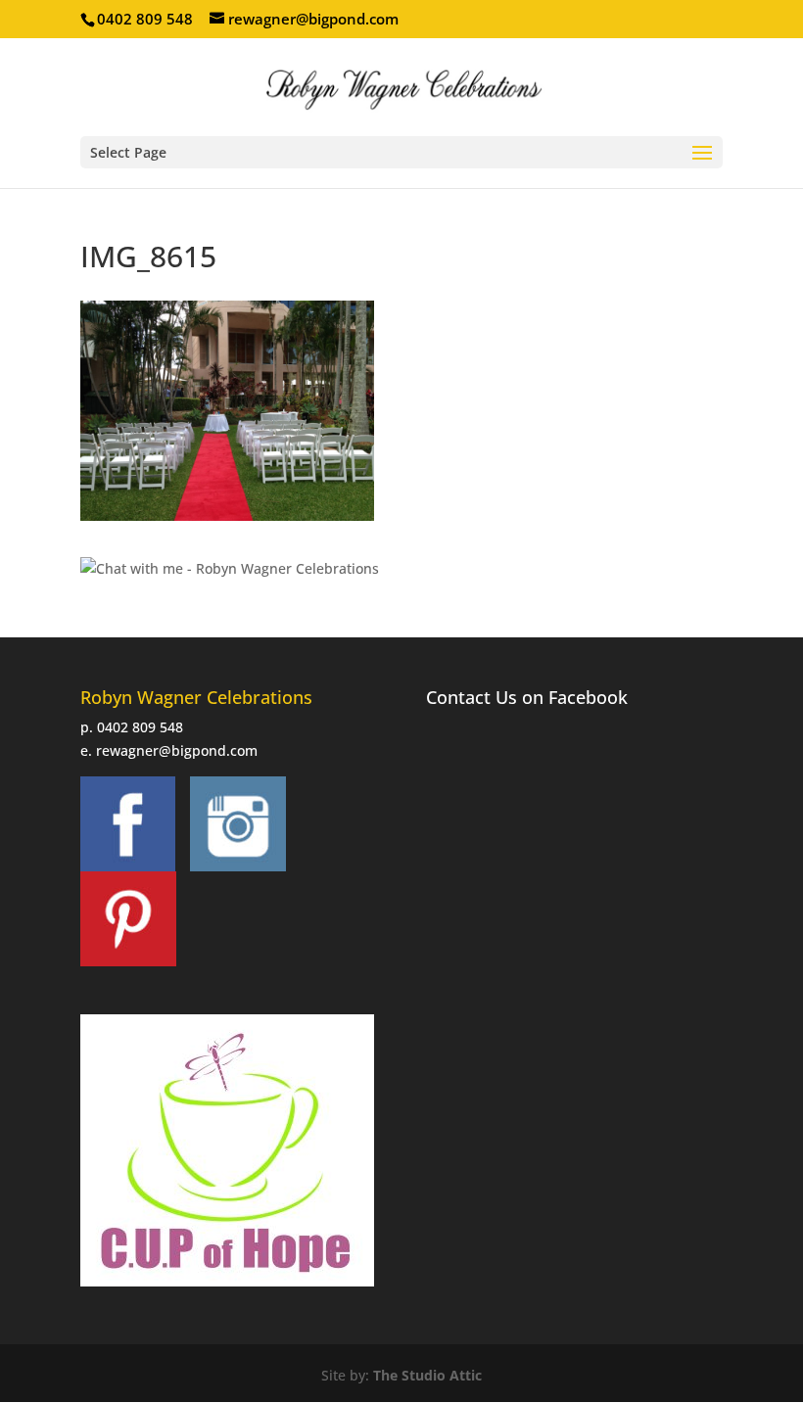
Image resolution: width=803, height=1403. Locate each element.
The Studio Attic (427, 1375)
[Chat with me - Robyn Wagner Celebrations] (229, 568)
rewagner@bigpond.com (177, 750)
